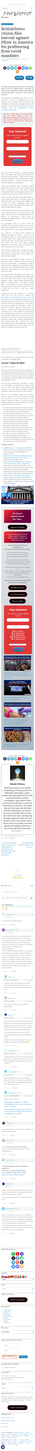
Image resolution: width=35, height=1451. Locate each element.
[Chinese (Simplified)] (9, 1276)
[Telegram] (15, 68)
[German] (12, 1276)
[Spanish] (18, 1276)
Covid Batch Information (9, 1367)
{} (23, 897)
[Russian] (6, 1276)
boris (12, 1001)
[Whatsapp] (30, 68)
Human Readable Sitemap (7, 1420)
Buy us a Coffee (17, 601)
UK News (5, 1318)
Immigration (12, 1443)
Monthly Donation (17, 588)
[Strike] (10, 898)
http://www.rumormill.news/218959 (13, 1175)
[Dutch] (15, 1276)
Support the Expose (17, 527)
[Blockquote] (16, 898)
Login (31, 885)
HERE (30, 229)
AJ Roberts (24, 186)
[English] (2, 1276)
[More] (17, 71)
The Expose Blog (7, 1316)
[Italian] (21, 1276)
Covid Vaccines (13, 1444)
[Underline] (7, 898)
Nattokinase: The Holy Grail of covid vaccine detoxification (15, 745)
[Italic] (5, 898)
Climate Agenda (24, 1440)
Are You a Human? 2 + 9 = (17, 154)
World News (6, 1322)
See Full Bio (16, 831)
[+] (25, 897)
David (12, 1053)
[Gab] (12, 68)
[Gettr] (19, 68)
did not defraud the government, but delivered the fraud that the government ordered (17, 297)
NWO (15, 1441)
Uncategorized (7, 1319)
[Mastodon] (26, 68)
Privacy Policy (4, 1426)
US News (5, 1321)
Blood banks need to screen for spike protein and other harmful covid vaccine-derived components (16, 722)
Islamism (22, 1441)
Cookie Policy (4, 1423)
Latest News (6, 1313)
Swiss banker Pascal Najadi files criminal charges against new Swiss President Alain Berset (17, 477)
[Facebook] (8, 68)
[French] (25, 1276)
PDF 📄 (29, 78)
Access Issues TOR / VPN (7, 1417)
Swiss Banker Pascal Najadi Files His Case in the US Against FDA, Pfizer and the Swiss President (17, 463)
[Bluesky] (23, 68)
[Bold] (3, 898)
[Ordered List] (12, 898)
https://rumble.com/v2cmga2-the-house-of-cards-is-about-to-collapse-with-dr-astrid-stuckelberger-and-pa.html (18, 1111)
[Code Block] (19, 898)
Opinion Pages (7, 1314)
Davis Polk (18, 235)
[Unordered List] (14, 898)
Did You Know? (7, 1311)
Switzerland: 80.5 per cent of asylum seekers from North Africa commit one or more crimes (17, 675)
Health (20, 1443)
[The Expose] (17, 13)
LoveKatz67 (14, 980)
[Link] (21, 898)
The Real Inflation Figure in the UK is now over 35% (26, 845)
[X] (4, 68)
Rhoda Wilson (8, 59)
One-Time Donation (17, 594)
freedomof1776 (15, 1096)
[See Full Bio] (22, 831)
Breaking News (7, 1310)
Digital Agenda (6, 1441)
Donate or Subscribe (17, 1300)
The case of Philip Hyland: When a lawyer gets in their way (15, 698)
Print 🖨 (19, 78)
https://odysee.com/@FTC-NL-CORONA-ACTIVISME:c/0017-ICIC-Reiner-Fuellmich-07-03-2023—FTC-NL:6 (19, 1104)
